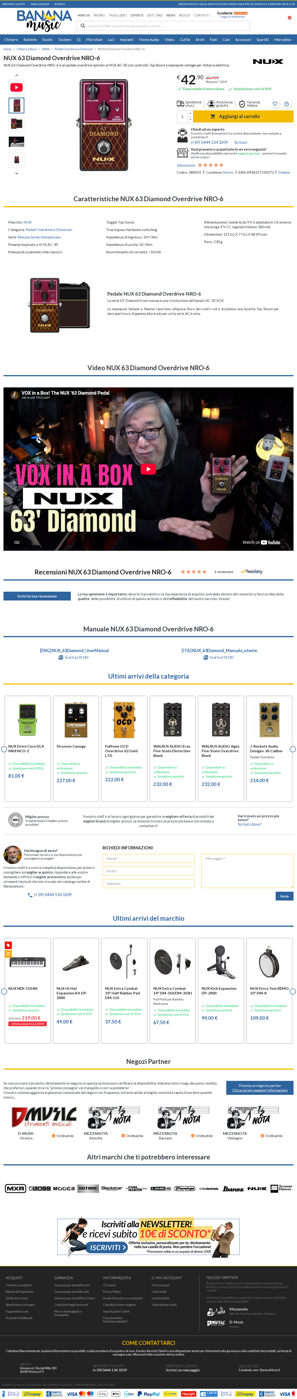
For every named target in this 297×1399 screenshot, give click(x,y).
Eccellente (231, 15)
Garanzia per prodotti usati (71, 1291)
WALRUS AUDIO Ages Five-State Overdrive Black (220, 751)
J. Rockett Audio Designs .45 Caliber (266, 748)
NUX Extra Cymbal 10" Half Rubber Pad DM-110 (122, 993)
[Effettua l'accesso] (275, 21)
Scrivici (59, 4)
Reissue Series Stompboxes (39, 237)
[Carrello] (287, 21)
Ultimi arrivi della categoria (148, 676)
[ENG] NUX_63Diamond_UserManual (74, 650)
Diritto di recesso (17, 1298)
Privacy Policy (112, 1291)
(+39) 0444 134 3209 (49, 894)
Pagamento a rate (17, 1311)
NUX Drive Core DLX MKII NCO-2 (26, 748)
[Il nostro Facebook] (230, 1368)
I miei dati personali (164, 1305)
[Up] (190, 113)
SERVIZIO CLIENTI (108, 1365)
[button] (84, 15)
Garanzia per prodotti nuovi (72, 1285)
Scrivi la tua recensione (37, 596)
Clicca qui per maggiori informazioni (259, 1090)
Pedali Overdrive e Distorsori (49, 229)
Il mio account (160, 1285)
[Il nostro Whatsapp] (156, 1368)
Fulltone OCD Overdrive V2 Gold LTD (121, 751)
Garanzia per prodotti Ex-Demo (74, 1298)
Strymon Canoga (71, 746)
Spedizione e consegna (20, 1305)
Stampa (284, 172)
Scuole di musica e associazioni (122, 1298)
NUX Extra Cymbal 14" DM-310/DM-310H (172, 990)
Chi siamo (109, 1285)
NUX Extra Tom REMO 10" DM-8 (269, 990)
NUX (27, 222)
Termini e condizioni (19, 1285)
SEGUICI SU (249, 1366)
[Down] (190, 119)
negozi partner (249, 153)
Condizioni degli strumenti (71, 1305)
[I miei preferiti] (263, 21)
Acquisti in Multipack (19, 1318)
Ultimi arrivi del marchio (148, 918)
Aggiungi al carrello (235, 116)
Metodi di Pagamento (19, 1291)
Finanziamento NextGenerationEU (115, 1319)
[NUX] (268, 62)
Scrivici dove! (250, 824)
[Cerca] (83, 26)
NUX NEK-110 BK (23, 988)
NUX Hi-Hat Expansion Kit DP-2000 (72, 993)
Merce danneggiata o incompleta (68, 1313)
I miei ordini (159, 1291)
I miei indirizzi (160, 1298)
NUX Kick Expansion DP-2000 (219, 990)
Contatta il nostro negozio (119, 1305)
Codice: (182, 172)
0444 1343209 (39, 4)
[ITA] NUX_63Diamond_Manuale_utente (219, 650)
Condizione (214, 172)
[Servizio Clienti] (83, 1368)
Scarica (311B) (76, 657)
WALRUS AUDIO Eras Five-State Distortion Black (171, 751)
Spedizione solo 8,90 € (249, 88)
